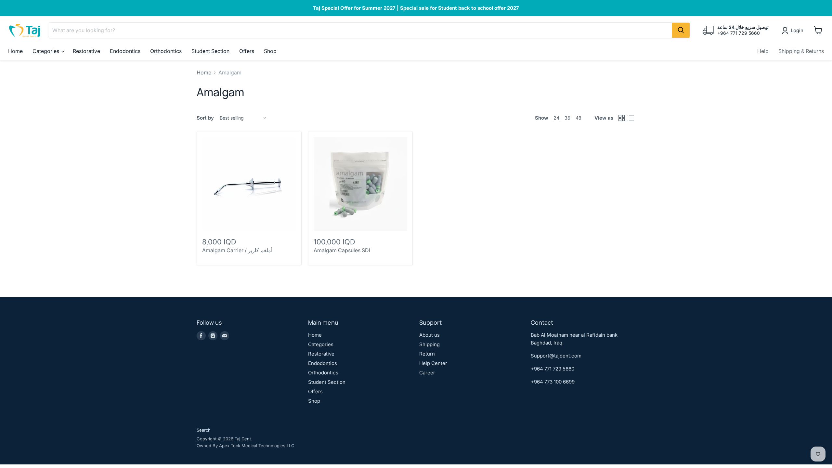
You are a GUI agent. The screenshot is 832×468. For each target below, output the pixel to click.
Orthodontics (166, 51)
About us (429, 335)
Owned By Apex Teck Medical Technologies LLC (245, 445)
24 (556, 118)
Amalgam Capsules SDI (342, 250)
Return (427, 354)
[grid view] (621, 118)
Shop (270, 51)
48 (578, 118)
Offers (246, 51)
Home (15, 51)
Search (204, 430)
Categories (46, 51)
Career (427, 373)
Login (797, 30)
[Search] (681, 30)
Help (763, 51)
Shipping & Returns (801, 51)
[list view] (630, 118)
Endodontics (125, 51)
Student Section (210, 51)
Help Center (433, 363)
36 (567, 118)
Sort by (205, 118)
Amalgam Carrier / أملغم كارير (237, 250)
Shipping (429, 344)
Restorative (86, 51)
